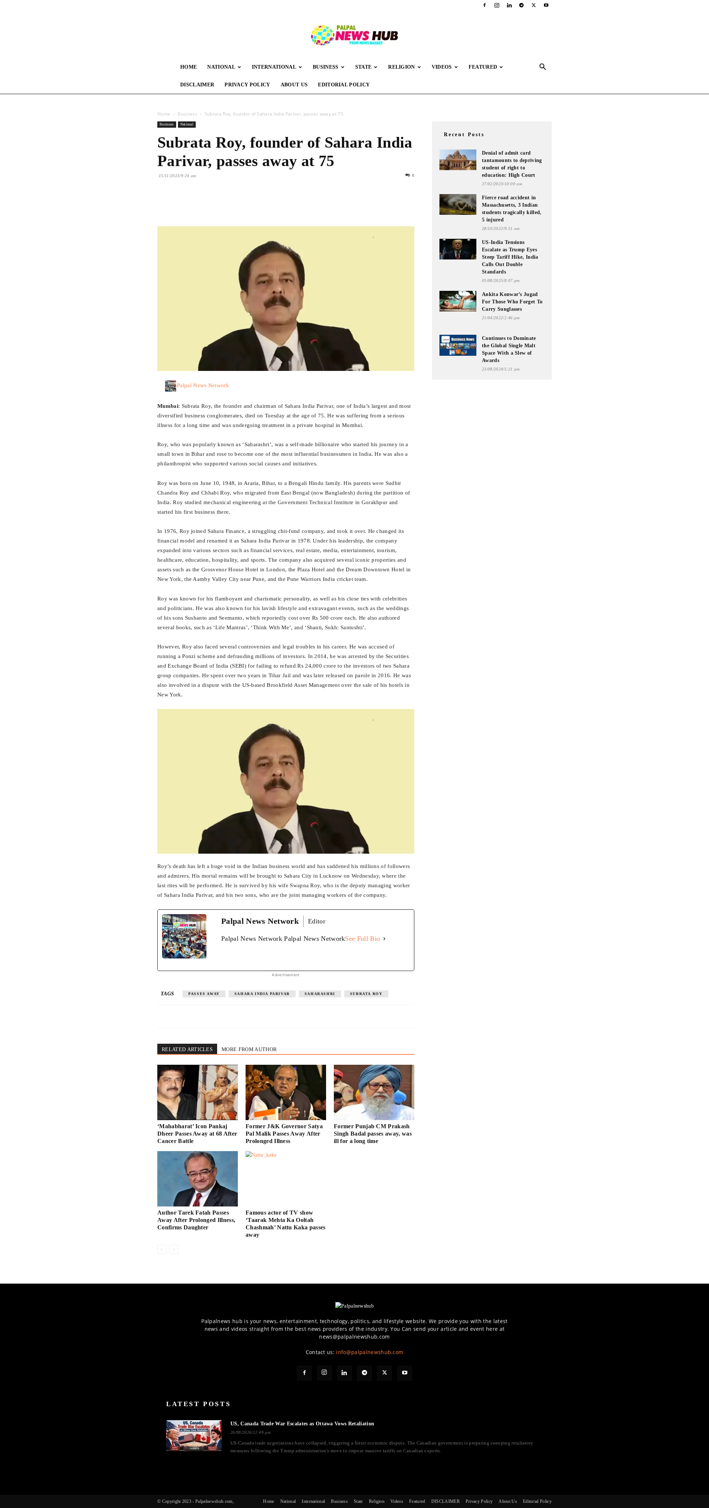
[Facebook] (484, 5)
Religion (401, 67)
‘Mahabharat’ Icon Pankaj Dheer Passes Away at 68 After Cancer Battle (197, 1133)
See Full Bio (362, 938)
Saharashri (320, 994)
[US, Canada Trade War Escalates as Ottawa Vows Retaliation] (194, 1435)
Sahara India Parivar (262, 994)
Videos (442, 67)
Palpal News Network (203, 385)
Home (188, 67)
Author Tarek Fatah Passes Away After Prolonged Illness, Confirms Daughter (196, 1219)
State (363, 67)
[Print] (249, 205)
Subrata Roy (366, 994)
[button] (543, 67)
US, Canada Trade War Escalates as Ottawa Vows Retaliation (302, 1423)
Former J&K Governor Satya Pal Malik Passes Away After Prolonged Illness (284, 1133)
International (274, 67)
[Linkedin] (509, 5)
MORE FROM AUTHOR (249, 1049)
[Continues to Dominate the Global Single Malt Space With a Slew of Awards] (457, 345)
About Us (294, 84)
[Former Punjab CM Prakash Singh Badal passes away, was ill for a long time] (374, 1092)
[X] (534, 5)
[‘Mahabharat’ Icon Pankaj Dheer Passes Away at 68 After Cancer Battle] (197, 1092)
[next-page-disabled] (173, 1249)
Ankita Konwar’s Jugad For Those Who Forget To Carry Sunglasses (512, 302)
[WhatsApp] (215, 205)
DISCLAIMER (197, 84)
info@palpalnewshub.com (369, 1352)
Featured (483, 67)
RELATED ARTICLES (187, 1049)
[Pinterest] (198, 205)
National (221, 67)
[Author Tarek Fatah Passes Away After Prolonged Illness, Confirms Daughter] (197, 1178)
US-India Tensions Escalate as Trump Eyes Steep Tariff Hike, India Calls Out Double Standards (510, 257)
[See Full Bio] (384, 938)
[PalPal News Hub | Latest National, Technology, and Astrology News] (354, 34)
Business (326, 67)
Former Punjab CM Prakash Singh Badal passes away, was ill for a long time (373, 1133)
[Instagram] (497, 5)
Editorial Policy (344, 84)
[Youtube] (546, 5)
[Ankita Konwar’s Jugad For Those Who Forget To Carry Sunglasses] (457, 301)
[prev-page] (162, 1249)
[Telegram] (521, 5)
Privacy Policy (247, 84)
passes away (204, 994)
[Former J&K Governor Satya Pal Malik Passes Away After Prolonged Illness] (286, 1092)
